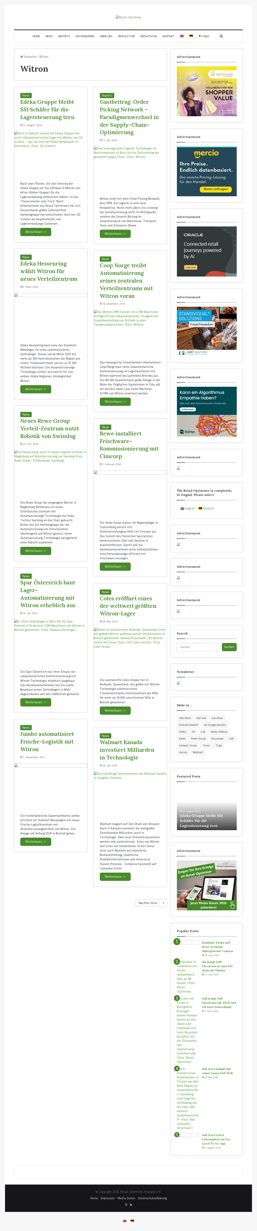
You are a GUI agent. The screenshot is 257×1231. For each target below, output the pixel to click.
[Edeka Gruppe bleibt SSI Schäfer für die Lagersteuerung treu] (50, 153)
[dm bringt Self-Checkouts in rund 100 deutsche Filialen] (188, 977)
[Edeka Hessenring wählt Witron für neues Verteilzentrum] (50, 315)
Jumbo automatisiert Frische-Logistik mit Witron (47, 741)
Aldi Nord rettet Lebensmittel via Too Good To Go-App (216, 1139)
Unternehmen (84, 36)
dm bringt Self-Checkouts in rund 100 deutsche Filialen (217, 966)
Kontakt (168, 36)
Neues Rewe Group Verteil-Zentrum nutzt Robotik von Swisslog (49, 428)
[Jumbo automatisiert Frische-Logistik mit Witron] (50, 785)
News (49, 36)
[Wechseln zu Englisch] (182, 36)
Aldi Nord (185, 718)
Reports (64, 36)
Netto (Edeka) (219, 731)
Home (36, 36)
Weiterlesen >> (35, 232)
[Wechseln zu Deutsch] (132, 1221)
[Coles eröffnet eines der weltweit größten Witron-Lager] (130, 650)
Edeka (182, 731)
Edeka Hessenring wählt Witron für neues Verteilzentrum (48, 271)
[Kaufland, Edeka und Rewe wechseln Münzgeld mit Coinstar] (188, 948)
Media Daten (148, 36)
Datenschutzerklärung (152, 1198)
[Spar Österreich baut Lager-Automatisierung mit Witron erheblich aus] (50, 641)
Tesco (206, 745)
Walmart (198, 752)
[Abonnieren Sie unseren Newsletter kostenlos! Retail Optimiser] (207, 683)
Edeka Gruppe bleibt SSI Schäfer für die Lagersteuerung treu (47, 109)
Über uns (106, 36)
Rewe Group (198, 738)
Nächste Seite (148, 903)
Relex (182, 738)
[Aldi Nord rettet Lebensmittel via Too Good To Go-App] (188, 1140)
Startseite (30, 56)
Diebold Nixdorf (188, 724)
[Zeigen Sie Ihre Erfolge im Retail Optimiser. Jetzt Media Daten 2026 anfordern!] (207, 885)
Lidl (203, 731)
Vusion (183, 752)
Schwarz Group (188, 745)
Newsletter (126, 36)
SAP (231, 738)
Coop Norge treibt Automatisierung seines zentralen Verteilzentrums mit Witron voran (126, 280)
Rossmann (217, 738)
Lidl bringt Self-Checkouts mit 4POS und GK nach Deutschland (219, 1003)
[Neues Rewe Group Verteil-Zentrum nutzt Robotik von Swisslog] (50, 472)
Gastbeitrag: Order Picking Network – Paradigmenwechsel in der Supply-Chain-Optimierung (129, 117)
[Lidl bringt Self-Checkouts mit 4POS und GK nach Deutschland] (188, 1030)
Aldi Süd (201, 718)
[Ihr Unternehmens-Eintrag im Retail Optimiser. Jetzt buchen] (207, 611)
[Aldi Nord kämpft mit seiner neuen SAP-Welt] (188, 1098)
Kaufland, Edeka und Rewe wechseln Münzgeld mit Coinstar (218, 947)
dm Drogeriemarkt (215, 724)
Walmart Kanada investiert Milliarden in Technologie (127, 750)
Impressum (108, 1198)
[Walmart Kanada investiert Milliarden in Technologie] (130, 794)
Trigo (218, 745)
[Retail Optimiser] (128, 17)
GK (193, 731)
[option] (207, 808)
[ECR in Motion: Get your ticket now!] (207, 91)
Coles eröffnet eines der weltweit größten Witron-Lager (128, 606)
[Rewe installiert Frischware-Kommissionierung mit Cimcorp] (130, 492)
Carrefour (217, 718)
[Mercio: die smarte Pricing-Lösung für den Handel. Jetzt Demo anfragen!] (207, 171)
